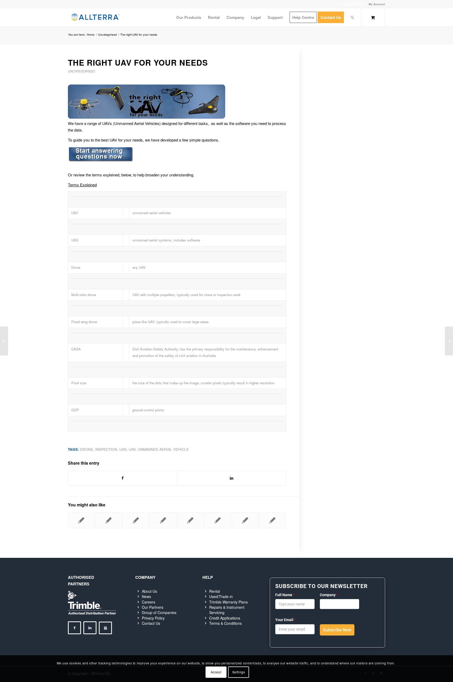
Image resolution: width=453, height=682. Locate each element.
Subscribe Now (337, 629)
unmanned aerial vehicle (163, 449)
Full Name (285, 595)
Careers (148, 602)
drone (86, 449)
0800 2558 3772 (353, 4)
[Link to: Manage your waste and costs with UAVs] (81, 520)
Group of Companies (159, 612)
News (146, 596)
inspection (106, 449)
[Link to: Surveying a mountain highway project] (135, 520)
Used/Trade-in (221, 596)
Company (329, 595)
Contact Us (151, 623)
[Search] (352, 17)
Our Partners (152, 607)
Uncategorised (81, 71)
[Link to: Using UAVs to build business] (190, 520)
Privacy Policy (153, 618)
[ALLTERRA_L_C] (95, 17)
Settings (238, 672)
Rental (214, 591)
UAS (123, 449)
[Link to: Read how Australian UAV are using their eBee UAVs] (245, 520)
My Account (377, 4)
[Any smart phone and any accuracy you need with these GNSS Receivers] (4, 341)
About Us (149, 591)
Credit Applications (224, 618)
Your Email (285, 620)
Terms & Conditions (225, 623)
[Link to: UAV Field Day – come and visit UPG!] (272, 520)
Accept (216, 672)
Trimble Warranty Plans (228, 602)
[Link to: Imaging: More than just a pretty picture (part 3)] (217, 520)
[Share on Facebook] (122, 478)
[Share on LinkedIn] (231, 478)
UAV (132, 449)
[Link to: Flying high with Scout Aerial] (108, 520)
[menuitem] (375, 4)
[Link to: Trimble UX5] (163, 520)
